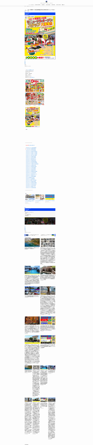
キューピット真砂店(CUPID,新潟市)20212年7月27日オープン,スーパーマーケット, (40, 201)
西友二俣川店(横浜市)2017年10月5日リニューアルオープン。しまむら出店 (50, 200)
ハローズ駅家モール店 (28, 214)
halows (26, 213)
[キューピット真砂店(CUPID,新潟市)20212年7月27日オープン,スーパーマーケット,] (40, 197)
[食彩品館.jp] (46, 1)
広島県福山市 (26, 215)
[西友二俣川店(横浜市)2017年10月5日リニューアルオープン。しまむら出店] (49, 197)
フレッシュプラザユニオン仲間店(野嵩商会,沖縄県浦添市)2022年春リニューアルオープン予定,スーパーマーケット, (30, 201)
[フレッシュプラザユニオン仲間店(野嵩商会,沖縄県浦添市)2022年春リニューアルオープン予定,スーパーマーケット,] (30, 197)
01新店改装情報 (27, 13)
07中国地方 (26, 14)
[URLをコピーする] (25, 65)
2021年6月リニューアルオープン (29, 212)
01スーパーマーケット (28, 12)
